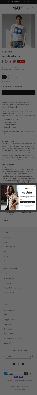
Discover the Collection (27, 202)
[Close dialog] (35, 186)
